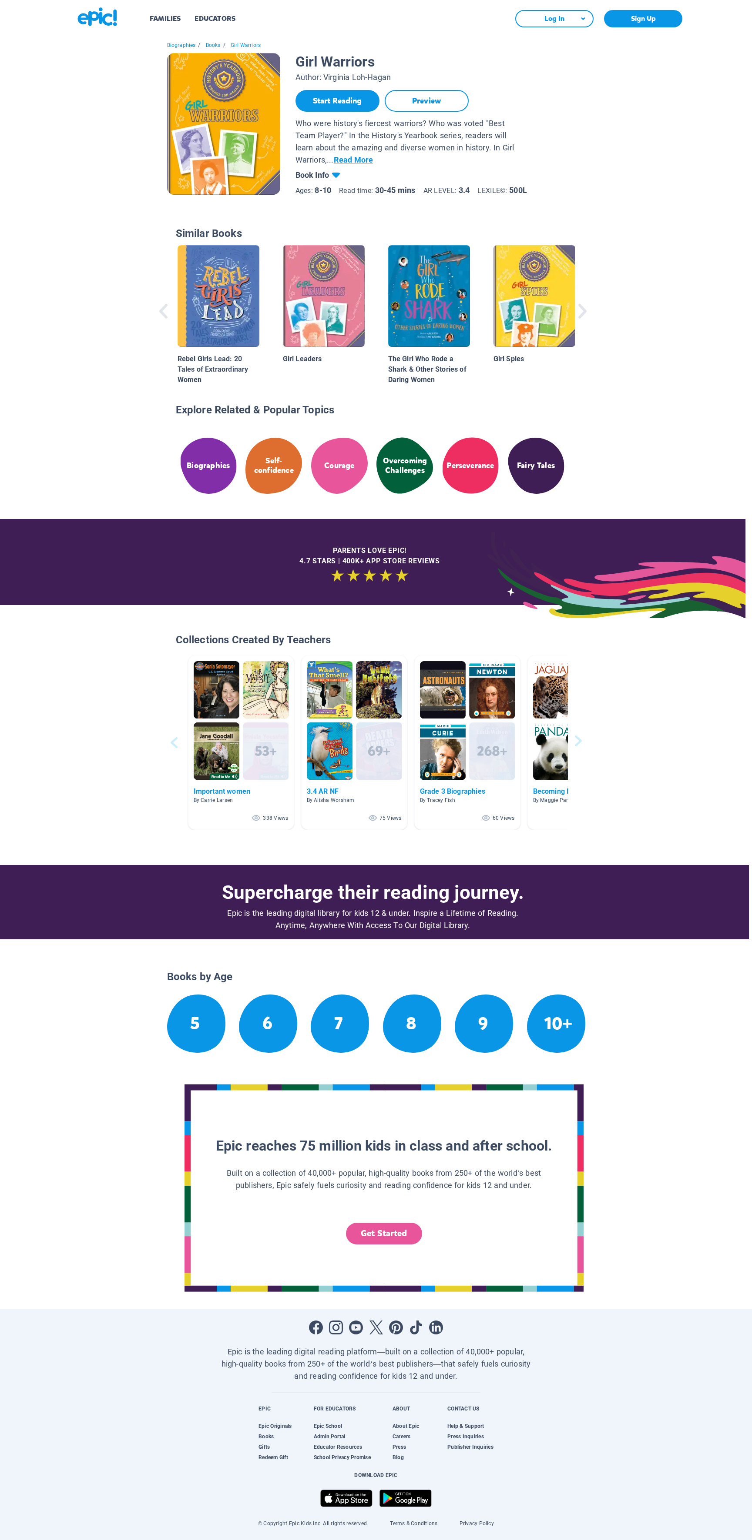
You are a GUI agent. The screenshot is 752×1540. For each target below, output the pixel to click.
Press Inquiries (465, 1437)
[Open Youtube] (356, 1327)
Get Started (384, 1233)
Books (213, 45)
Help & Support (465, 1426)
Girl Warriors (246, 45)
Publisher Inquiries (470, 1447)
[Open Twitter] (376, 1327)
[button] (241, 742)
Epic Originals (275, 1426)
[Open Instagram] (336, 1327)
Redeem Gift (273, 1457)
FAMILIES (165, 18)
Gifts (264, 1447)
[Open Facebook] (316, 1327)
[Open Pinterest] (396, 1327)
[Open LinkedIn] (436, 1327)
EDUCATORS (215, 18)
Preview (426, 101)
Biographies (181, 45)
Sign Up (643, 18)
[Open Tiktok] (416, 1327)
